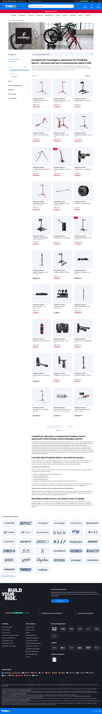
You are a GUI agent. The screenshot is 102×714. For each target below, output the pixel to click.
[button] (19, 81)
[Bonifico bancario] (54, 636)
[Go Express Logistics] (88, 647)
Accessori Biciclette (14, 59)
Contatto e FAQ (30, 627)
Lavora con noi (6, 632)
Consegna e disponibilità (32, 648)
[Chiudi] (92, 54)
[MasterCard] (54, 629)
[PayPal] (80, 629)
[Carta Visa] (63, 629)
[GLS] (80, 647)
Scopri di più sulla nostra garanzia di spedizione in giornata (18, 699)
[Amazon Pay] (88, 629)
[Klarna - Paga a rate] (96, 629)
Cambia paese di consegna (25, 690)
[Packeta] (96, 647)
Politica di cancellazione (8, 638)
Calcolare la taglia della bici (33, 643)
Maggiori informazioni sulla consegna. (83, 696)
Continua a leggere (71, 69)
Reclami (28, 632)
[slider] (9, 70)
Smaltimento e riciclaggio (9, 646)
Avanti (71, 426)
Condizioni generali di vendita (10, 635)
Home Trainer (12, 61)
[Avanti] (91, 47)
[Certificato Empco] (54, 659)
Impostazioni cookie (7, 643)
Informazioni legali (7, 627)
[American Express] (71, 629)
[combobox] (81, 76)
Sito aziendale (6, 630)
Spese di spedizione (31, 635)
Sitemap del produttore (32, 646)
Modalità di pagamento (32, 638)
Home (9, 20)
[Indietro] (89, 47)
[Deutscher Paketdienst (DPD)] (63, 647)
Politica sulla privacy (7, 640)
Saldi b (47, 11)
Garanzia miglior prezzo (32, 651)
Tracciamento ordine (31, 640)
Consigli (28, 657)
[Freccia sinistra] (33, 87)
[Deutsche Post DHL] (54, 647)
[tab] (50, 47)
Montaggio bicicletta (31, 654)
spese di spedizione (30, 684)
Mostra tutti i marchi (8, 576)
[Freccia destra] (49, 87)
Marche (14, 20)
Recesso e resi (30, 630)
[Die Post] (71, 647)
